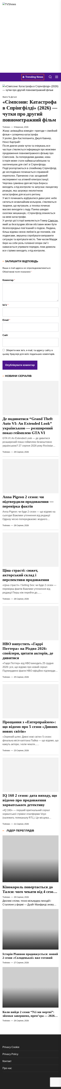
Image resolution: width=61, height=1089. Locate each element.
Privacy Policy (10, 1054)
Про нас (7, 1068)
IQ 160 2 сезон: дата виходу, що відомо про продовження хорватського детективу (30, 800)
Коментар (9, 280)
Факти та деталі (10, 97)
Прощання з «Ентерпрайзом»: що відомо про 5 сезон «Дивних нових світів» (30, 726)
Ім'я (5, 305)
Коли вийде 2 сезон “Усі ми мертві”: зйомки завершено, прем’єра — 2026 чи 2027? (29, 1015)
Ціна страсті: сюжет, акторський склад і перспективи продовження (26, 575)
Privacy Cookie (11, 1047)
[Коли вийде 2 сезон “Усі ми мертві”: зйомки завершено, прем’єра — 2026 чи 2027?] (30, 987)
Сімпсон (53, 220)
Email (6, 320)
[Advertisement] (30, 40)
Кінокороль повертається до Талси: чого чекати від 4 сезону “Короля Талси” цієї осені (30, 891)
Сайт (5, 335)
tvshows (6, 127)
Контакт (7, 1061)
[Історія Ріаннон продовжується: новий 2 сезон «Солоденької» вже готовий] (30, 929)
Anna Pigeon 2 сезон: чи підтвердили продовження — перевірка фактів (28, 501)
